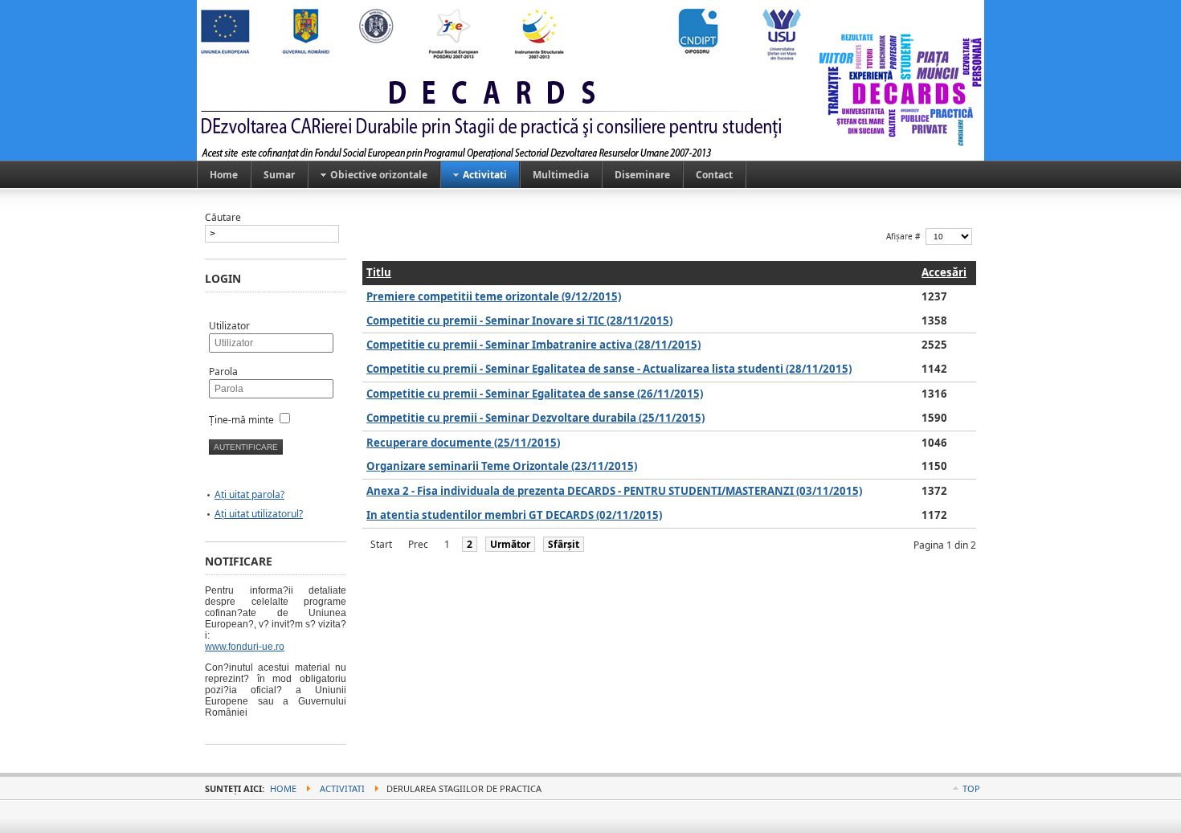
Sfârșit (563, 544)
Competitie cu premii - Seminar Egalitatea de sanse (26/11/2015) (534, 393)
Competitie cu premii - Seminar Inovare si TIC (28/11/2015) (519, 320)
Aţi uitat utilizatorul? (259, 514)
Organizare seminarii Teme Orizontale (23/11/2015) (501, 466)
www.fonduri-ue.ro (244, 646)
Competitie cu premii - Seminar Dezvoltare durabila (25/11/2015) (535, 417)
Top (971, 788)
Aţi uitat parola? (249, 494)
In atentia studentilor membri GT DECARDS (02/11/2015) (514, 515)
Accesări (944, 272)
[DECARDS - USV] (590, 80)
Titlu (378, 272)
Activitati (342, 788)
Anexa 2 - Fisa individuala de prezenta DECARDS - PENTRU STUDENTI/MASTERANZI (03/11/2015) (614, 491)
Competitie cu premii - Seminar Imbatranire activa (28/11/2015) (533, 344)
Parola (223, 371)
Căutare (223, 217)
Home (283, 788)
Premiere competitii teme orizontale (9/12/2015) (493, 296)
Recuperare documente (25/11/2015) (463, 442)
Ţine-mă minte (241, 420)
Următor (510, 544)
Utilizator (229, 326)
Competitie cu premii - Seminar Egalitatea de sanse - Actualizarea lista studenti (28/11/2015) (609, 368)
